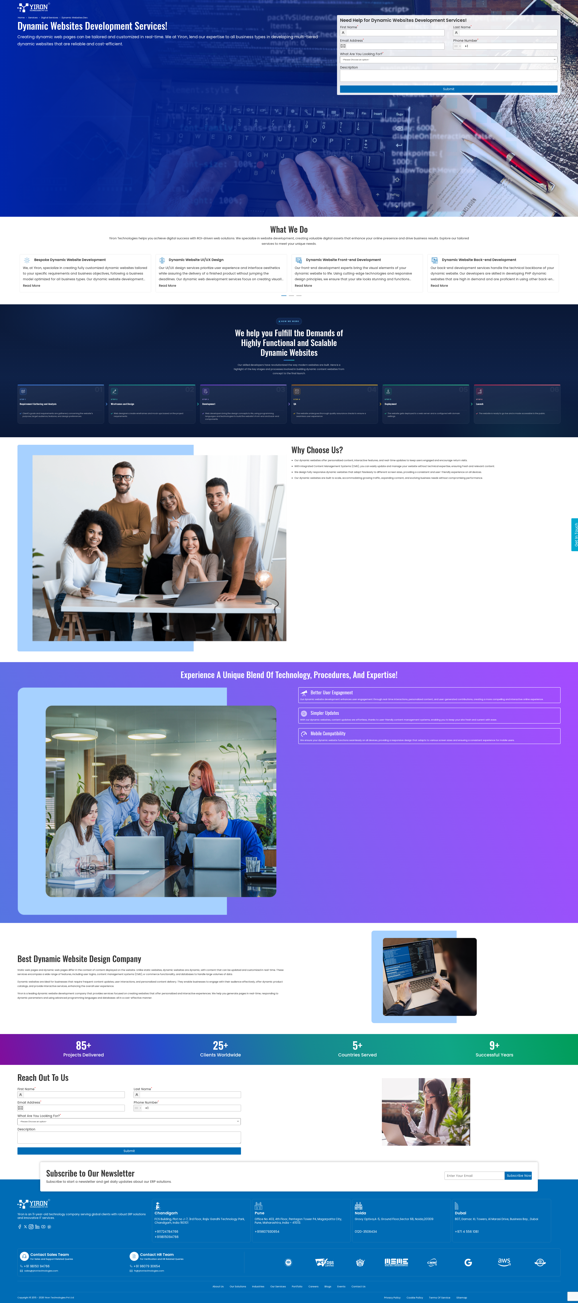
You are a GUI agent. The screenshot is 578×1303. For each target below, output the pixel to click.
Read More (31, 286)
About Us (218, 1286)
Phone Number (466, 40)
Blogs (328, 1286)
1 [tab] (283, 295)
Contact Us (358, 1286)
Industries (258, 1286)
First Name (349, 27)
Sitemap (461, 1297)
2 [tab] (291, 295)
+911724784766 (166, 1231)
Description (349, 67)
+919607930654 (267, 1231)
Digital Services (49, 17)
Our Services (278, 1286)
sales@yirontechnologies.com (41, 1270)
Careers (313, 1286)
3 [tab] (298, 295)
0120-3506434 (366, 1231)
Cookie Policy (415, 1297)
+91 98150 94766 (36, 1266)
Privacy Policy (392, 1297)
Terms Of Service (439, 1297)
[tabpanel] (85, 273)
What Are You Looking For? (362, 54)
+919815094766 (167, 1237)
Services (33, 17)
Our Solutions (238, 1286)
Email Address (352, 40)
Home (21, 17)
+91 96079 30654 (146, 1266)
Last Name (462, 27)
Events (341, 1286)
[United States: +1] (457, 46)
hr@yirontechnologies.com (149, 1270)
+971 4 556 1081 (467, 1231)
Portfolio (297, 1286)
